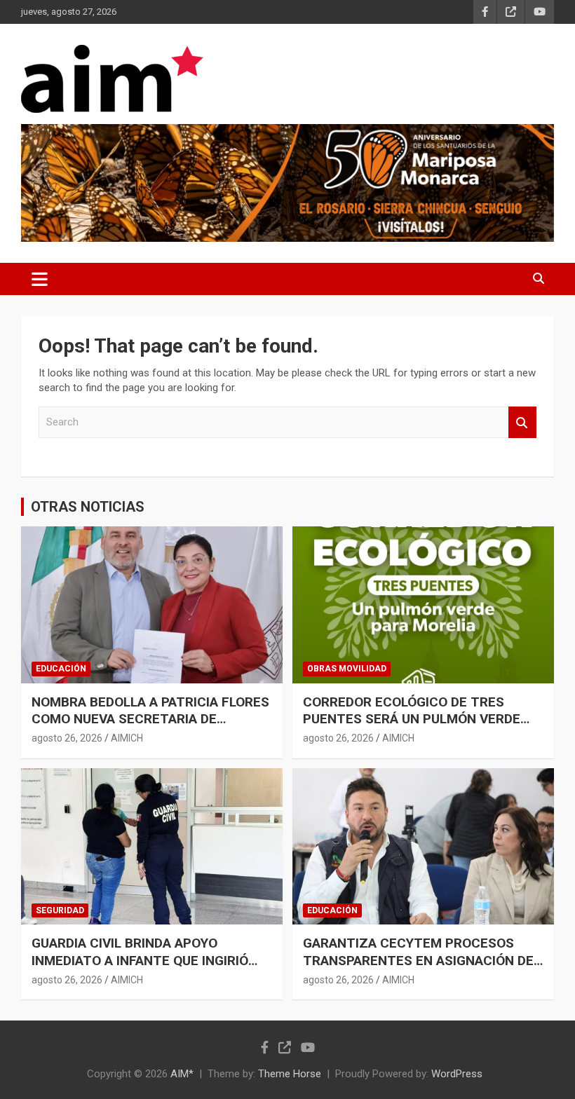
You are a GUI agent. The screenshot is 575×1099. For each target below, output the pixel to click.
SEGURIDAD (60, 910)
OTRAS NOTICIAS (87, 506)
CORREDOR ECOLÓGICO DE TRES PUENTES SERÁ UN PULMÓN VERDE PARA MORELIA (411, 719)
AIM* (182, 1073)
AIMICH (127, 738)
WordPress (456, 1073)
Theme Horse (289, 1073)
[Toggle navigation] (39, 279)
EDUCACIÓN (61, 669)
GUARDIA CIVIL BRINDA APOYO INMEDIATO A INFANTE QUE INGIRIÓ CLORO (140, 960)
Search (522, 422)
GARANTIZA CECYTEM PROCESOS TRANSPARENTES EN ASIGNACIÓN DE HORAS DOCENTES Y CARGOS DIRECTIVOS (418, 969)
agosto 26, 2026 (67, 738)
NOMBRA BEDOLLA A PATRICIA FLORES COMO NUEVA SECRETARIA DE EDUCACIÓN (150, 719)
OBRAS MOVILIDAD (346, 669)
